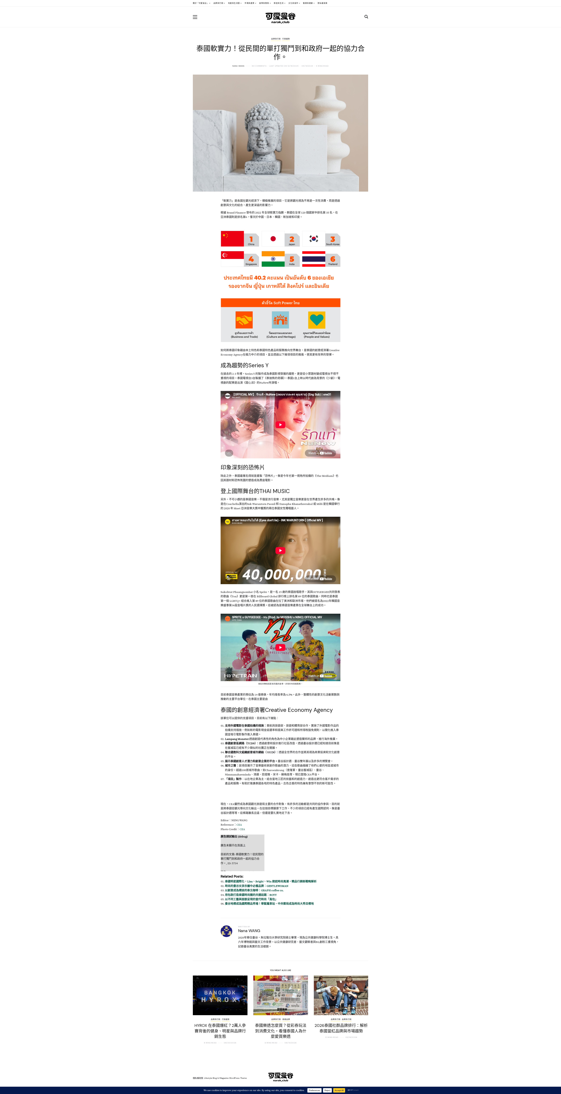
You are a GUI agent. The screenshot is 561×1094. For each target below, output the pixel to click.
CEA (239, 824)
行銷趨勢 (286, 39)
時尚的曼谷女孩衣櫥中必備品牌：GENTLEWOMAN (256, 886)
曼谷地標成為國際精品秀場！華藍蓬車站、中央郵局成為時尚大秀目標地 (269, 903)
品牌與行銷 (276, 39)
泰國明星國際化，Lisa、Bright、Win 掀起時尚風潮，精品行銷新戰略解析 (271, 881)
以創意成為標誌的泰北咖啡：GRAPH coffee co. (254, 890)
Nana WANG (238, 66)
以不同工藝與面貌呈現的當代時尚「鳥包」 (251, 899)
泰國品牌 (286, 1019)
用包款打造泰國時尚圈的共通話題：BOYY (251, 895)
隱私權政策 (198, 1078)
